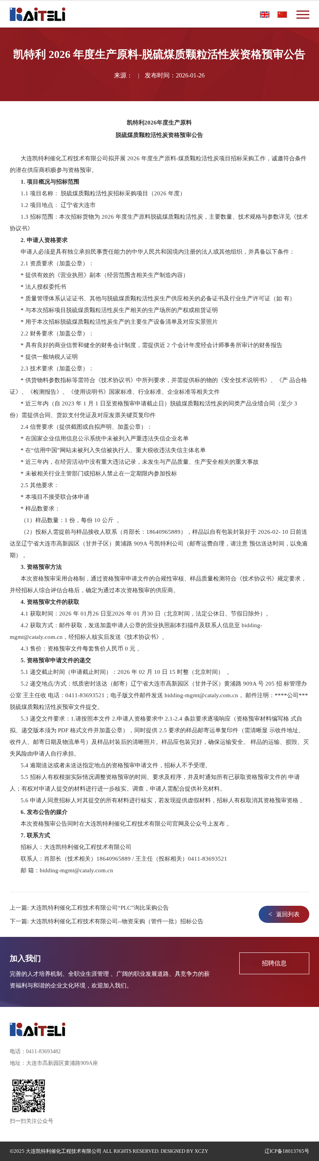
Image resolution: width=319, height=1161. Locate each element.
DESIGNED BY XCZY (184, 1151)
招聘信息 (274, 963)
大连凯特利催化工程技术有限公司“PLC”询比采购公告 (99, 908)
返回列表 (284, 914)
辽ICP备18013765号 (287, 1151)
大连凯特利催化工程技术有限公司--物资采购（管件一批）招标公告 (116, 921)
